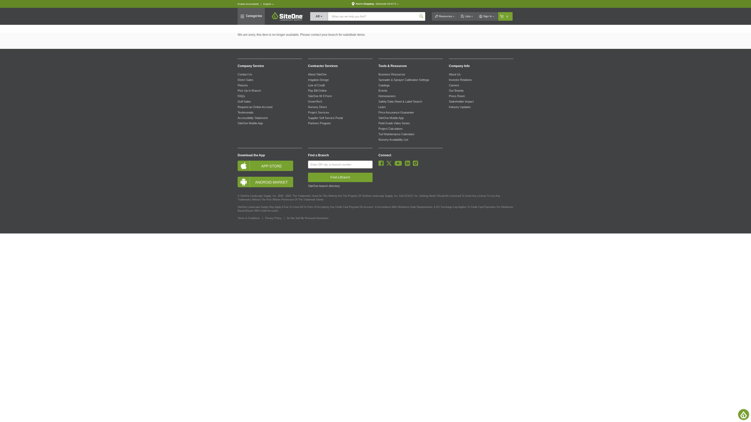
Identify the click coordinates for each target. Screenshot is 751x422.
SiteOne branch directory (324, 186)
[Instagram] (416, 164)
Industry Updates (460, 107)
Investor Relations (460, 79)
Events (382, 90)
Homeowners (387, 96)
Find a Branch (318, 155)
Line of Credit (316, 85)
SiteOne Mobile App (250, 123)
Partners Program (319, 123)
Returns (243, 85)
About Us (455, 74)
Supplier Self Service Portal (325, 118)
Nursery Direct (317, 107)
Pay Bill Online (317, 90)
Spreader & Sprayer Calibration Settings (403, 79)
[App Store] (270, 166)
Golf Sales (244, 101)
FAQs (241, 96)
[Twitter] (390, 164)
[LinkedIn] (408, 164)
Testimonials (245, 112)
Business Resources (391, 74)
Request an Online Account (255, 107)
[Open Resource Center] (743, 414)
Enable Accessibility (248, 4)
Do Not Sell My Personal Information (307, 218)
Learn (382, 107)
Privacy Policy (273, 218)
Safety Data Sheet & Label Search (400, 101)
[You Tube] (399, 164)
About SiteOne (317, 74)
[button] (268, 4)
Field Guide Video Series (394, 123)
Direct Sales (245, 79)
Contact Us (245, 74)
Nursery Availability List (393, 139)
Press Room (457, 96)
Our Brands (456, 90)
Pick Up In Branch (249, 90)
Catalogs (384, 85)
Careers (454, 85)
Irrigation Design (318, 79)
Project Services (318, 112)
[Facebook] (382, 164)
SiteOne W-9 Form (320, 96)
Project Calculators (390, 128)
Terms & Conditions (249, 218)
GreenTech (315, 101)
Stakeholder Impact (461, 101)
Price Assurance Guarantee (396, 112)
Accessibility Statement (253, 118)
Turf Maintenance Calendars (396, 134)
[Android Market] (270, 182)
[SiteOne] (287, 20)
